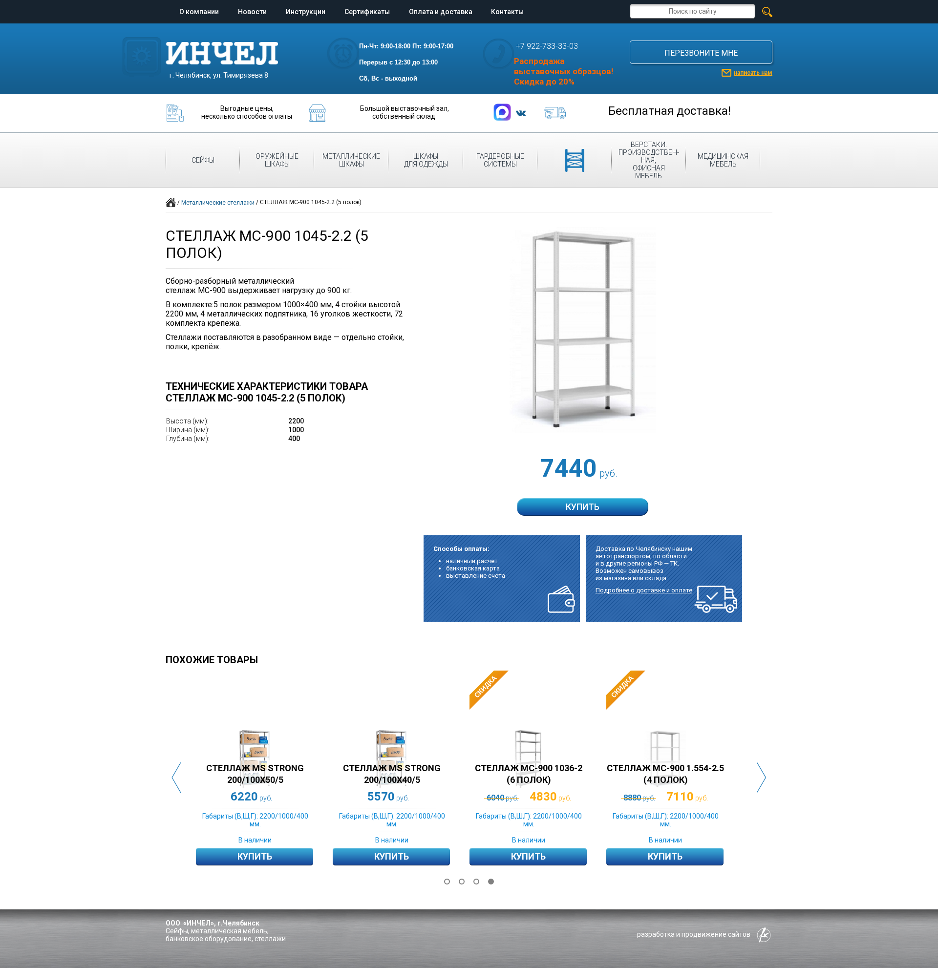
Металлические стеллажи (218, 202)
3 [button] (476, 881)
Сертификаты (367, 12)
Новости (252, 12)
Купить (254, 856)
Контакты (507, 12)
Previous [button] (176, 777)
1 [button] (447, 881)
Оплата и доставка (440, 12)
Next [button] (762, 777)
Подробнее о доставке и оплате (644, 590)
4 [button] (491, 881)
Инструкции (305, 12)
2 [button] (462, 881)
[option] (264, 778)
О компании (199, 12)
